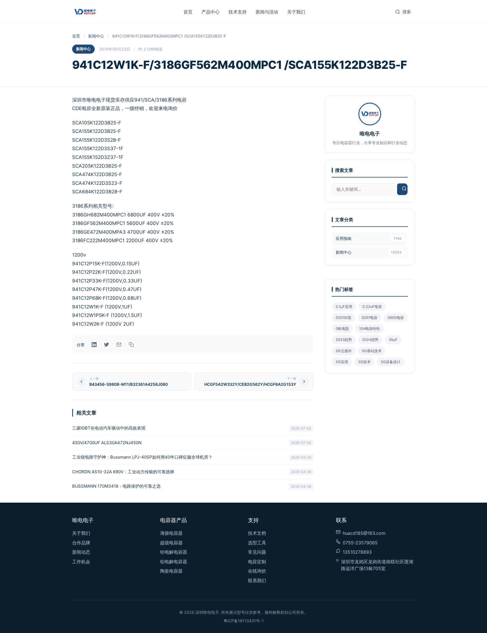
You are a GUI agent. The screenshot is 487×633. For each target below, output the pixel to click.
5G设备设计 (390, 362)
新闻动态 (81, 552)
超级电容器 (171, 543)
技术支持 (238, 12)
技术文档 (257, 533)
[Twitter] (106, 345)
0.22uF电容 (372, 307)
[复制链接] (131, 345)
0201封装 (343, 318)
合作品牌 (81, 543)
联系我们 (257, 580)
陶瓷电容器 (171, 571)
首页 (187, 12)
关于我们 (296, 12)
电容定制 (257, 561)
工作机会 (81, 561)
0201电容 (369, 318)
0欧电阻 (342, 329)
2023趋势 (344, 340)
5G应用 (342, 362)
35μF (393, 340)
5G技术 (364, 362)
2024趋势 (370, 340)
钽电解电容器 (173, 552)
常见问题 (257, 552)
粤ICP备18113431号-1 (243, 620)
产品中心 (211, 12)
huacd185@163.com (364, 533)
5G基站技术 (372, 351)
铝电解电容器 (173, 561)
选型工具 (257, 543)
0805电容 (396, 318)
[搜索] (404, 189)
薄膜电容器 (171, 533)
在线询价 (257, 571)
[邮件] (119, 345)
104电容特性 (369, 329)
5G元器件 (344, 351)
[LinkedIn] (94, 345)
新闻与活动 (267, 12)
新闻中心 (96, 36)
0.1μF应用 (344, 307)
